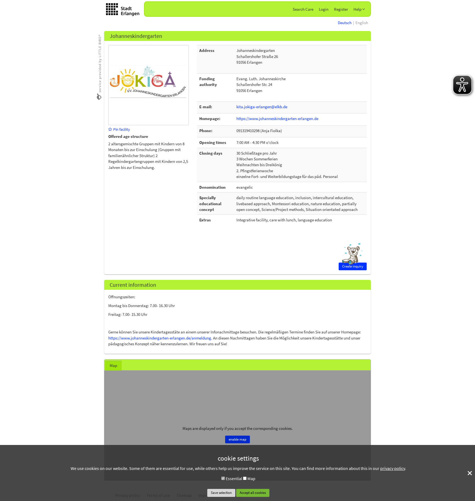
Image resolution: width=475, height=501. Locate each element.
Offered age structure (128, 136)
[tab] (113, 366)
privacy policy (392, 468)
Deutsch (345, 22)
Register (341, 9)
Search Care (303, 9)
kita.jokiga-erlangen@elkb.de (261, 106)
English (361, 22)
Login (323, 9)
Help (358, 9)
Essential (234, 478)
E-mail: (205, 106)
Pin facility (121, 129)
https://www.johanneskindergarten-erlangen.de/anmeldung (159, 338)
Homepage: (209, 118)
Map (251, 478)
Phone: (205, 130)
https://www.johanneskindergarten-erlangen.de (277, 118)
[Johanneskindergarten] (148, 84)
